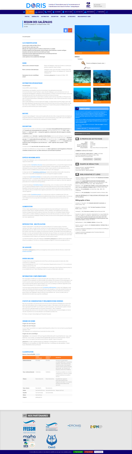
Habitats (40, 12)
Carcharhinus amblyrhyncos (39, 172)
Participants (90, 11)
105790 (38, 354)
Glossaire (58, 11)
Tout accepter (78, 452)
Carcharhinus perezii (35, 194)
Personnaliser (98, 452)
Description (54, 16)
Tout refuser (89, 452)
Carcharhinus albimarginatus (49, 287)
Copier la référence (88, 159)
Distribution (45, 16)
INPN (85, 233)
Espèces (31, 11)
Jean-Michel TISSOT (88, 167)
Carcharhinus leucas (38, 185)
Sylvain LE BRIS (84, 168)
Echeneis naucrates (26, 251)
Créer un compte (98, 6)
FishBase (84, 230)
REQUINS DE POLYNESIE (103, 177)
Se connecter (97, 4)
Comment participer (81, 128)
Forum (49, 11)
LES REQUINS (86, 189)
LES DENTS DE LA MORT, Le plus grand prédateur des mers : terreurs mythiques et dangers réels (91, 186)
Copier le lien (97, 159)
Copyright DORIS (82, 122)
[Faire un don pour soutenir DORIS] (88, 5)
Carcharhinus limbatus (35, 176)
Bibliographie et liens (84, 16)
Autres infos (71, 16)
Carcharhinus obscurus (36, 164)
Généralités (35, 16)
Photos (27, 16)
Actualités (79, 11)
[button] (107, 12)
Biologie (63, 16)
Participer (101, 11)
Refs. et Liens (68, 11)
